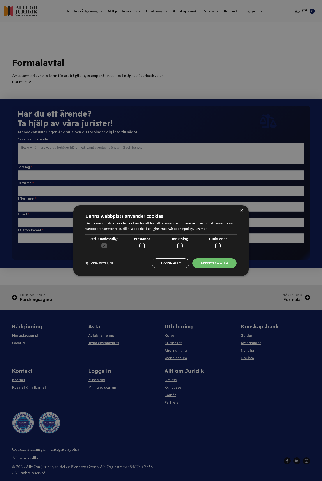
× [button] (241, 210)
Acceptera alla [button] (214, 263)
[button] (99, 263)
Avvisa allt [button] (170, 263)
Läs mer (201, 228)
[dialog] (161, 240)
